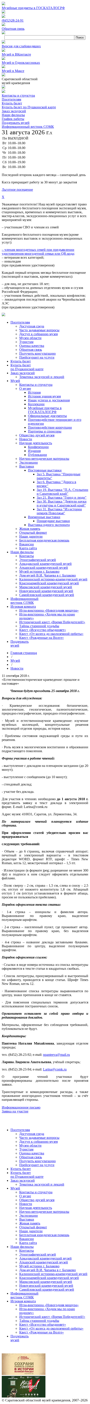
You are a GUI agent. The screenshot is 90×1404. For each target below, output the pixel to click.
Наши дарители (31, 1231)
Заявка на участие (15, 1111)
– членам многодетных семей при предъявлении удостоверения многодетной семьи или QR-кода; (38, 251)
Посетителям (11, 99)
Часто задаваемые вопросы (39, 1138)
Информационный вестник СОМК (28, 126)
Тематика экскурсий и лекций (41, 1184)
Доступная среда (31, 1134)
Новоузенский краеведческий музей (46, 1285)
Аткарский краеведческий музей (43, 1262)
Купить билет (12, 103)
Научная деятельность (35, 1208)
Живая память (29, 1223)
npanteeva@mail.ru (56, 1054)
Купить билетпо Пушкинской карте (26, 1174)
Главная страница (23, 653)
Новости (16, 668)
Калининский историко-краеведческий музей (53, 1274)
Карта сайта (28, 1243)
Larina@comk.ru (55, 1069)
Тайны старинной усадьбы (39, 1320)
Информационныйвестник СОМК (24, 1295)
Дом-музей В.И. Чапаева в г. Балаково (47, 1270)
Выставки (26, 1219)
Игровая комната (23, 1301)
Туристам (26, 1149)
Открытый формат (33, 1227)
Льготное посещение (17, 189)
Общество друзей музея (36, 1200)
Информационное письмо (21, 1107)
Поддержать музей (15, 123)
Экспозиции (28, 1215)
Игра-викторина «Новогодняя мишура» (49, 1305)
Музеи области (30, 1145)
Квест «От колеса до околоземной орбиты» (51, 1328)
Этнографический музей (37, 1254)
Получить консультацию (37, 1161)
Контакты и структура (18, 95)
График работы (13, 119)
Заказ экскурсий (14, 111)
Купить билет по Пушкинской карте (29, 107)
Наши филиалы (13, 115)
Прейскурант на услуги (36, 1165)
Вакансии (26, 1239)
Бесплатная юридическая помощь (44, 1235)
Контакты (26, 1250)
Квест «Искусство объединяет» (42, 1324)
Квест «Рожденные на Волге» (41, 1332)
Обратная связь (30, 1157)
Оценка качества (31, 1153)
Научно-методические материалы (44, 1211)
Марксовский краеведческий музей (45, 1282)
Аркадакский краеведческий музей (45, 1258)
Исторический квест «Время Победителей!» (52, 1317)
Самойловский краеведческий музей (46, 1289)
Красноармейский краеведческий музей (49, 1278)
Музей (15, 660)
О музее (25, 1196)
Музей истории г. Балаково (39, 1266)
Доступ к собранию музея (38, 1141)
